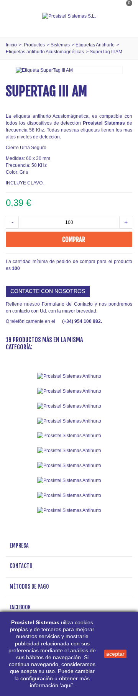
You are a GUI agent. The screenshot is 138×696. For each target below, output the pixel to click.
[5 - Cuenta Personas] (69, 435)
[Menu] (15, 16)
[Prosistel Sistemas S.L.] (69, 16)
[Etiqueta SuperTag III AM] (44, 69)
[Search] (124, 24)
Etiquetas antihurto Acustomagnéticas (45, 51)
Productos (34, 45)
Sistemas (60, 45)
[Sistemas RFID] (69, 510)
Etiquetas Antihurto (95, 45)
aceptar (115, 654)
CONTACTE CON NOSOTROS (47, 291)
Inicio (11, 45)
